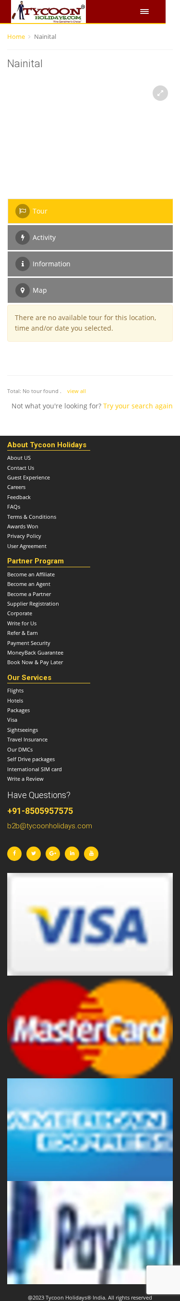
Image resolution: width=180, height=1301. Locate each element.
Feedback (19, 497)
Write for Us (21, 623)
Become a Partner (29, 593)
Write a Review (25, 778)
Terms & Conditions (31, 516)
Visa (12, 719)
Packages (18, 710)
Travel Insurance (27, 739)
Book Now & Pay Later (35, 662)
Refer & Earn (22, 632)
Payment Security (28, 642)
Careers (16, 486)
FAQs (13, 506)
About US (19, 457)
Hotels (15, 700)
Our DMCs (20, 749)
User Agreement (27, 545)
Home (16, 36)
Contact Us (20, 467)
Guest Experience (28, 477)
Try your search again (138, 405)
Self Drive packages (31, 759)
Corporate (19, 613)
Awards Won (22, 526)
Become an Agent (28, 583)
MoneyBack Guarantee (35, 652)
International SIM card (34, 769)
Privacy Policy (24, 535)
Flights (15, 690)
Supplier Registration (33, 603)
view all (76, 390)
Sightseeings (22, 729)
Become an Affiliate (31, 574)
